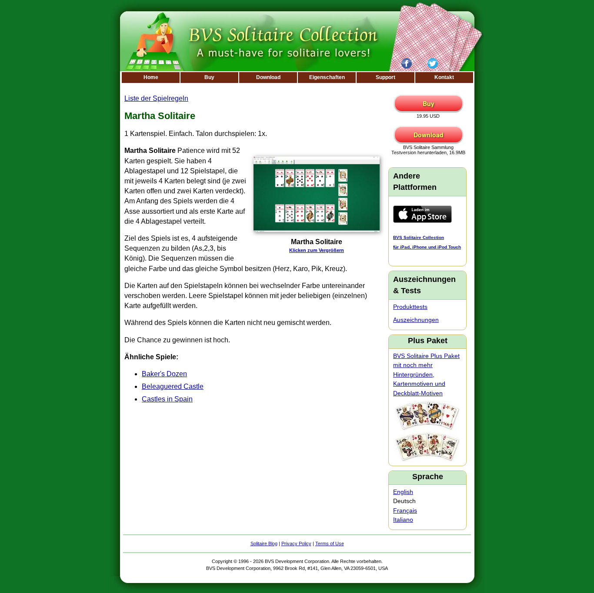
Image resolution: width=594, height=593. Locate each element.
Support (385, 77)
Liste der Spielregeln (156, 98)
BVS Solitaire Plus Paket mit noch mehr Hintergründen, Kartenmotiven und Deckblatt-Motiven (426, 374)
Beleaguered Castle (173, 386)
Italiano (403, 519)
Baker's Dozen (164, 374)
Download (268, 77)
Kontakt (444, 77)
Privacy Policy (296, 543)
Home (150, 77)
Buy (209, 77)
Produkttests (410, 306)
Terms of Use (329, 543)
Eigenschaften (327, 77)
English (403, 491)
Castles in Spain (167, 399)
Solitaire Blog (263, 543)
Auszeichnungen (416, 319)
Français (405, 510)
